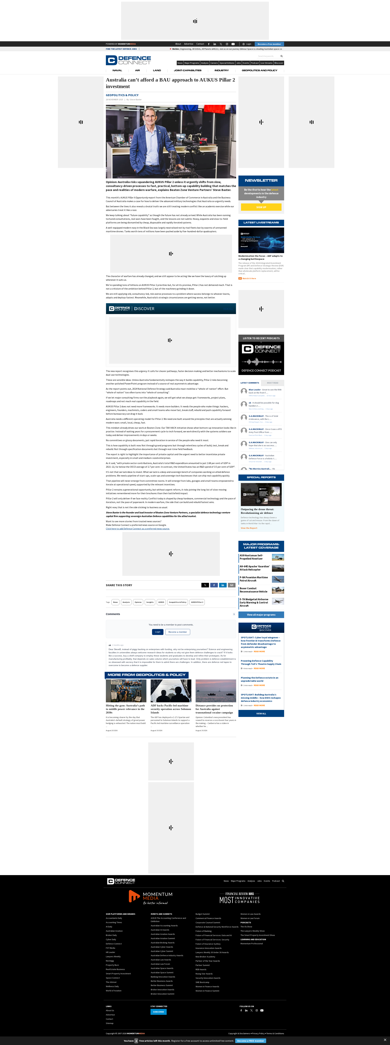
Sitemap (109, 1023)
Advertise (188, 43)
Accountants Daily (114, 918)
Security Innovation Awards (208, 978)
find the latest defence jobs (121, 49)
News (180, 63)
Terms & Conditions (275, 1033)
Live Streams (267, 63)
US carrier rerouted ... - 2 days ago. (260, 462)
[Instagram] (256, 1010)
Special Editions (227, 63)
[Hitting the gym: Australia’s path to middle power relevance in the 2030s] (126, 690)
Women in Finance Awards (207, 986)
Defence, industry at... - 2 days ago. (260, 448)
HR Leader (110, 952)
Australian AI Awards (160, 929)
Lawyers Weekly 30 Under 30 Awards (212, 952)
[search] (282, 56)
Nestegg (110, 960)
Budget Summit (203, 914)
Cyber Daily (111, 939)
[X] (205, 585)
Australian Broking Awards (163, 942)
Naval (117, 71)
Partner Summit (203, 965)
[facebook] (214, 585)
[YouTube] (261, 1010)
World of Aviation (113, 990)
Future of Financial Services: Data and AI (214, 935)
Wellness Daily (112, 986)
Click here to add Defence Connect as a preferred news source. (138, 528)
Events (246, 63)
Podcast (255, 63)
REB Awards (201, 969)
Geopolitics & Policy (177, 602)
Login (248, 44)
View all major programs (261, 614)
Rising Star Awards (204, 973)
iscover (279, 63)
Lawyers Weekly (113, 956)
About (178, 43)
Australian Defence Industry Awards (167, 955)
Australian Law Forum (160, 964)
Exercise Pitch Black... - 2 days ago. (260, 435)
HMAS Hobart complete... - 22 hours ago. (262, 396)
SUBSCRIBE (158, 1011)
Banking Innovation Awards (163, 976)
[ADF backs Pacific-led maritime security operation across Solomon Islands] (171, 690)
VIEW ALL (228, 308)
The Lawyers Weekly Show (253, 930)
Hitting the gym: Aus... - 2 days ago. (261, 422)
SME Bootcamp (202, 982)
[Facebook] (241, 1010)
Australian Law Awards (161, 959)
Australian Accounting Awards (164, 925)
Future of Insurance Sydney (208, 943)
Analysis (205, 63)
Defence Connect (114, 943)
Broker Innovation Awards (162, 989)
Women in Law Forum (250, 918)
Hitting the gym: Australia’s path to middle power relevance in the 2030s (125, 709)
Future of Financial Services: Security (212, 939)
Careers (214, 63)
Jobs (238, 63)
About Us (110, 1010)
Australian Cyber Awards (162, 946)
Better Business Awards (162, 981)
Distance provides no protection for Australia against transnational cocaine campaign (214, 709)
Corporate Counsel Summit (208, 922)
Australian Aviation (114, 930)
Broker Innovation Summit (162, 993)
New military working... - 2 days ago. (261, 409)
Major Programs (192, 63)
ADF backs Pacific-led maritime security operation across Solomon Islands (171, 709)
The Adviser (111, 982)
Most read (272, 382)
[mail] (232, 585)
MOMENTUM (127, 44)
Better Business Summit (162, 985)
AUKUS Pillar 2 (197, 602)
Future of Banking (204, 931)
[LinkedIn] (246, 1010)
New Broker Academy (205, 956)
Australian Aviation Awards (163, 934)
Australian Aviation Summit (163, 938)
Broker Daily (111, 935)
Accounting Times (114, 922)
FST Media (110, 948)
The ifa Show (246, 926)
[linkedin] (223, 585)
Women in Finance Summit (207, 990)
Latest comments (250, 382)
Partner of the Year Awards (208, 961)
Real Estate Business (115, 969)
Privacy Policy (258, 1033)
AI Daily (109, 926)
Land (157, 71)
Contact (200, 43)
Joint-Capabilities (187, 71)
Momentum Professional (252, 943)
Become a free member (269, 44)
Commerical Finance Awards (208, 918)
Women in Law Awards (251, 914)
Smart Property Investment (118, 973)
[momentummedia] (150, 898)
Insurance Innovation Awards (209, 948)
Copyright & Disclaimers (239, 1033)
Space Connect (113, 977)
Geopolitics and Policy (259, 71)
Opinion (138, 602)
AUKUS (161, 602)
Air (137, 71)
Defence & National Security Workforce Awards (217, 926)
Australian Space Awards (162, 968)
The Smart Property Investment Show (258, 935)
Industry (222, 71)
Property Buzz (112, 965)
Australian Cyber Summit (162, 951)
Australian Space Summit (162, 972)
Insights (150, 602)
